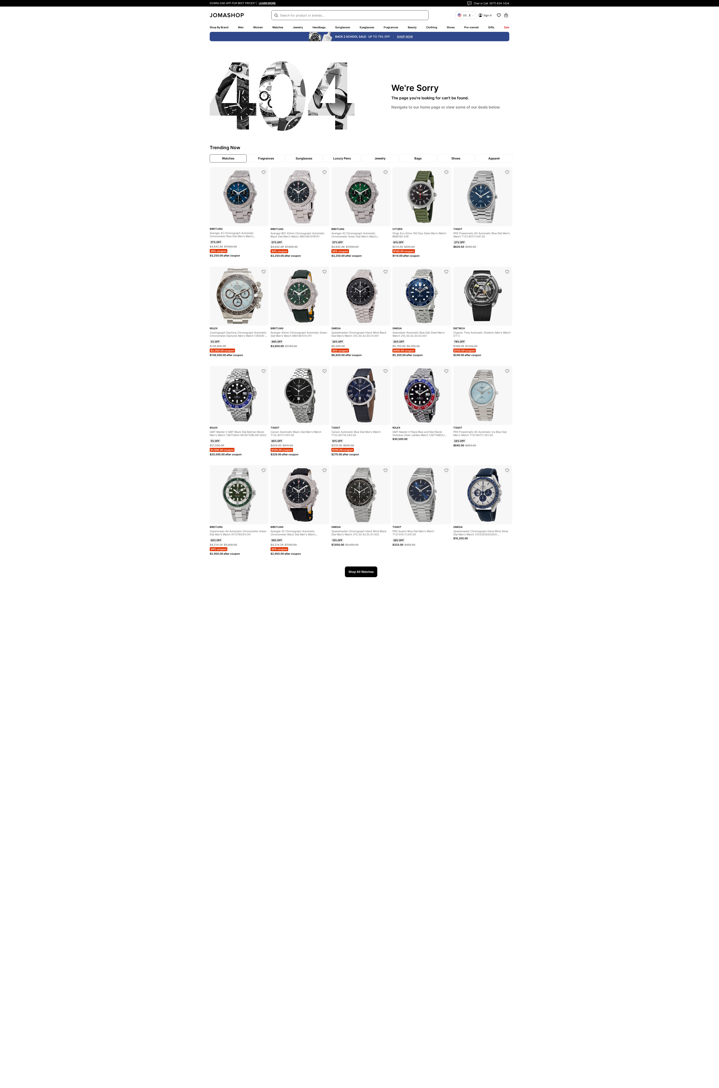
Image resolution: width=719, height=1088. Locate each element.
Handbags (319, 27)
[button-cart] (506, 15)
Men (241, 27)
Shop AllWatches (361, 572)
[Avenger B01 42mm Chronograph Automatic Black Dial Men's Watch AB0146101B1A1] (324, 172)
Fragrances (391, 27)
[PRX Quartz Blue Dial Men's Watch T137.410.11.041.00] (446, 470)
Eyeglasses (367, 27)
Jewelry (298, 27)
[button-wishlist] (499, 15)
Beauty (412, 27)
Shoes (451, 27)
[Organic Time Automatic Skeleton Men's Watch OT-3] (507, 271)
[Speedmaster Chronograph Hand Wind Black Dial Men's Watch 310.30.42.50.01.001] (385, 271)
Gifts (491, 27)
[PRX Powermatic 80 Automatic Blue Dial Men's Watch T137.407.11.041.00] (507, 172)
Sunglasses (342, 27)
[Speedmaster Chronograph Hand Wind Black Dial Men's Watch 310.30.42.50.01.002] (385, 470)
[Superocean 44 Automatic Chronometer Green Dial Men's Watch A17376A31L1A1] (263, 470)
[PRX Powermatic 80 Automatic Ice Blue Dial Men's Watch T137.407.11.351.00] (507, 371)
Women (258, 27)
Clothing (431, 27)
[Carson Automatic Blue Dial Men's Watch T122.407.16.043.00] (385, 371)
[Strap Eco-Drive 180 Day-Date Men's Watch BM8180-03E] (446, 172)
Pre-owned (471, 27)
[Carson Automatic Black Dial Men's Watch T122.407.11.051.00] (324, 371)
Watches (277, 27)
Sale (506, 27)
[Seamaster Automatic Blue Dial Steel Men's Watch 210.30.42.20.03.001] (446, 271)
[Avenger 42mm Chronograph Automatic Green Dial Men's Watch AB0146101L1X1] (324, 271)
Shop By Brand (219, 27)
